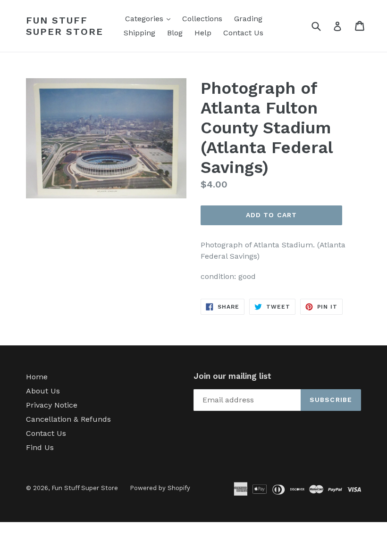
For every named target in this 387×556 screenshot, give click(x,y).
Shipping (139, 32)
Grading (248, 18)
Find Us (40, 447)
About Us (43, 390)
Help (202, 32)
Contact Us (243, 32)
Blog (175, 32)
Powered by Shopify (160, 487)
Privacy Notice (51, 405)
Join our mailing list (232, 376)
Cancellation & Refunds (68, 419)
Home (37, 376)
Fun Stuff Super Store (64, 26)
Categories (150, 18)
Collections (202, 18)
